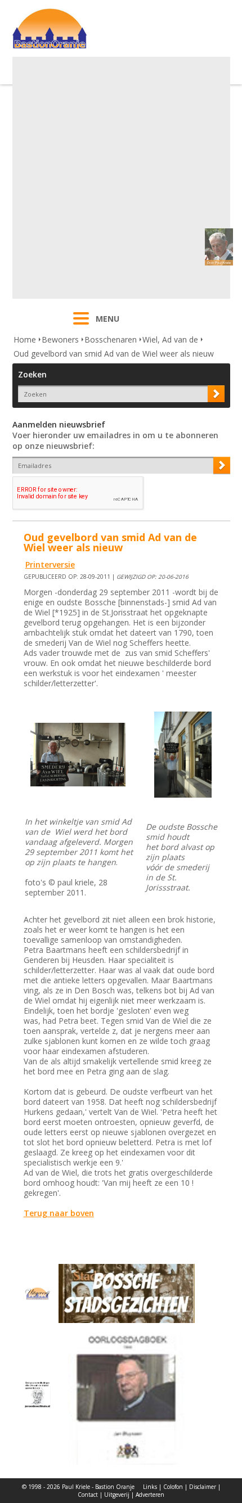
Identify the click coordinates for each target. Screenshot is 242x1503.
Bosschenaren (110, 339)
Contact (88, 1494)
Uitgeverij (116, 1494)
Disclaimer (202, 1487)
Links (150, 1487)
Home (25, 339)
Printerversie (50, 564)
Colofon (173, 1487)
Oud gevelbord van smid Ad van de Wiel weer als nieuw (114, 353)
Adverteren (150, 1494)
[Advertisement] (121, 178)
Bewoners (60, 339)
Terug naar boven (59, 1213)
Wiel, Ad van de (170, 339)
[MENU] (81, 325)
